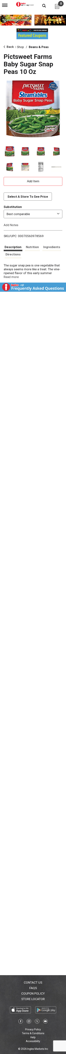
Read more (11, 277)
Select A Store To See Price (28, 196)
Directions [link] (13, 254)
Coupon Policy (33, 993)
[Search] (41, 5)
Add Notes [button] (11, 225)
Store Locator (33, 999)
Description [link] (13, 247)
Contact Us (33, 982)
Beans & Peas (39, 47)
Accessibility (33, 1041)
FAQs (33, 988)
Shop (20, 47)
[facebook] (20, 1021)
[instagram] (29, 1021)
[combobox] (33, 214)
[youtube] (45, 1021)
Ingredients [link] (51, 247)
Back (10, 47)
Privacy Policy (33, 1029)
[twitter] (37, 1021)
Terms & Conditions (33, 1033)
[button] (10, 151)
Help (33, 1037)
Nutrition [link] (32, 247)
